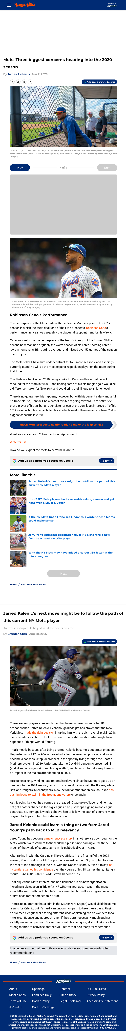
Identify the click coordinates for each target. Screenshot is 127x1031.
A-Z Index (15, 1007)
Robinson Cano (96, 328)
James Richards (19, 74)
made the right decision (39, 732)
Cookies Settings (43, 1007)
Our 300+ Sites (96, 989)
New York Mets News (33, 584)
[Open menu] (9, 5)
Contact (65, 989)
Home (13, 584)
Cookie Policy (41, 1001)
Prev (20, 167)
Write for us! (18, 442)
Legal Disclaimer (70, 1001)
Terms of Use (18, 1001)
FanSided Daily (42, 995)
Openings (38, 989)
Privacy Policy (96, 995)
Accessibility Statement (102, 1001)
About (13, 989)
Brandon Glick (17, 633)
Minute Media (25, 1016)
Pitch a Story (68, 995)
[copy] (30, 81)
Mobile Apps (17, 995)
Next (107, 167)
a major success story (58, 838)
